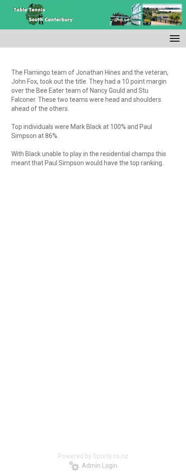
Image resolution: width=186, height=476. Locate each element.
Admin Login (98, 465)
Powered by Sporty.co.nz (93, 456)
